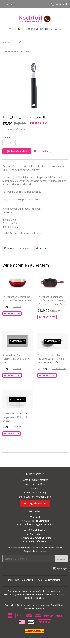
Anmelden (61, 559)
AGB (40, 579)
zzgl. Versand (19, 129)
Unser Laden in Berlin (35, 484)
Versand (35, 488)
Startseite (7, 41)
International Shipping (35, 492)
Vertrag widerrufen (35, 503)
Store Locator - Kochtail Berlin (35, 496)
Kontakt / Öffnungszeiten (35, 479)
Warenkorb (61, 4)
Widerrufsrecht (52, 579)
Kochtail (26, 605)
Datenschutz (28, 579)
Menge (6, 137)
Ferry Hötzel (57, 605)
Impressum (13, 579)
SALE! (21, 41)
